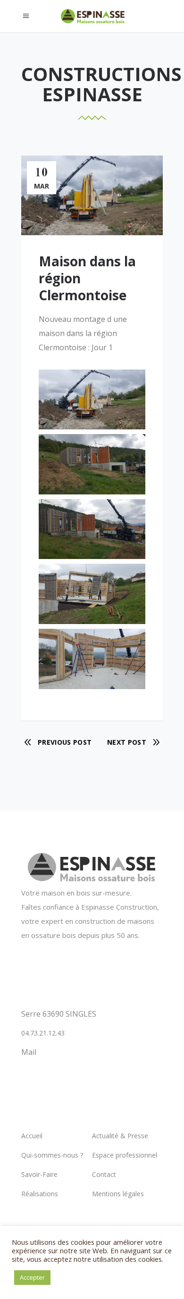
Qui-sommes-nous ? (52, 1155)
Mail (28, 1052)
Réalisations (39, 1193)
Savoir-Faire (39, 1174)
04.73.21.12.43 (43, 1032)
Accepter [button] (32, 1277)
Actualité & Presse (120, 1135)
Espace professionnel (124, 1155)
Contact (104, 1174)
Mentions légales (118, 1193)
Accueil (31, 1135)
